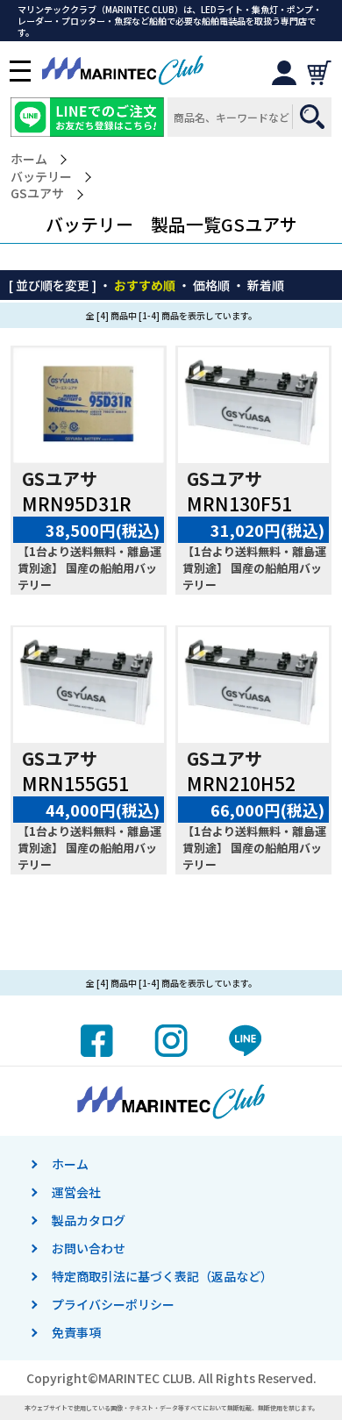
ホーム (29, 159)
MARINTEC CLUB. (147, 1378)
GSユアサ (37, 193)
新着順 (265, 285)
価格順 (211, 285)
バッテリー (41, 176)
